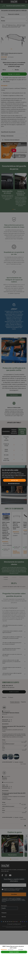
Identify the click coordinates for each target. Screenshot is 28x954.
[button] (14, 483)
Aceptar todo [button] (14, 480)
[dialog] (14, 477)
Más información (18, 477)
